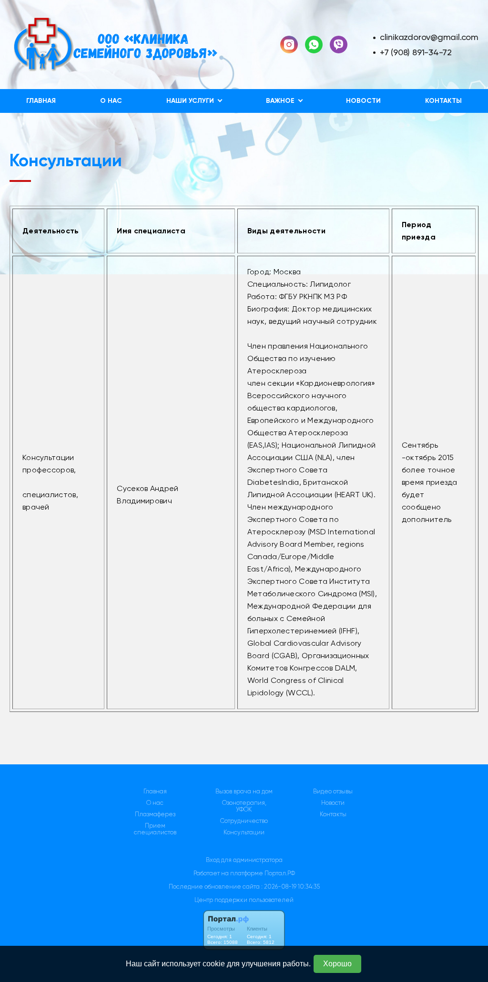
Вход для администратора (244, 859)
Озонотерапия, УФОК (244, 806)
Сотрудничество (244, 821)
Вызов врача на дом (244, 791)
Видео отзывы (333, 791)
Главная (41, 101)
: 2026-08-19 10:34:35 (290, 886)
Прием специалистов (155, 829)
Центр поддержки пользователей (244, 899)
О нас (111, 101)
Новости (363, 101)
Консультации (244, 832)
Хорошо (337, 964)
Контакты (443, 101)
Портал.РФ (279, 873)
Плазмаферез (155, 814)
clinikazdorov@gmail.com (429, 37)
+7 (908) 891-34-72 (416, 52)
